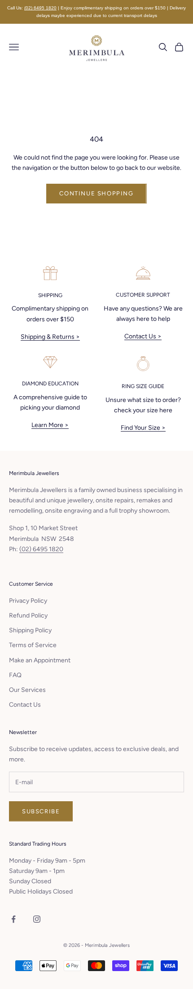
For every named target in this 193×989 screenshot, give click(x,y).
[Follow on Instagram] (36, 919)
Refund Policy (28, 615)
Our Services (27, 690)
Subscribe (41, 811)
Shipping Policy (30, 630)
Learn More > (50, 425)
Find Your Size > (143, 428)
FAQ (15, 675)
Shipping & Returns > (50, 337)
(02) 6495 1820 (40, 7)
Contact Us (25, 704)
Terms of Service (33, 645)
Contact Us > (143, 336)
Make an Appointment (39, 660)
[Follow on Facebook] (13, 919)
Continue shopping (96, 193)
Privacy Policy (28, 601)
